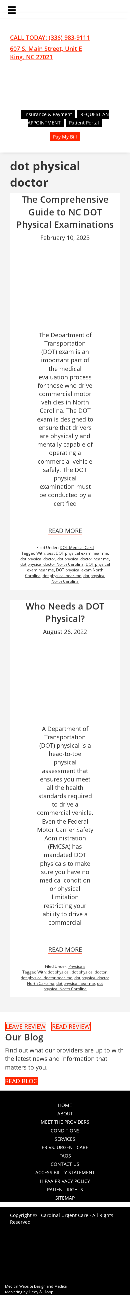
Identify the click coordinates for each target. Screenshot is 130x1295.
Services (65, 1139)
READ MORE (65, 531)
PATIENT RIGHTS (65, 1189)
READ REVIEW (71, 1026)
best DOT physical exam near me (77, 553)
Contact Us (65, 1164)
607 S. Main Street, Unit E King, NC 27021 (46, 52)
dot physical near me (62, 575)
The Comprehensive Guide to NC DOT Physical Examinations (65, 212)
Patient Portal (84, 122)
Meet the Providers (65, 1122)
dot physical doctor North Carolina (52, 564)
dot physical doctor (37, 559)
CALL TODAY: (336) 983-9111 (50, 37)
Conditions (65, 1130)
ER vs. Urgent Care (65, 1147)
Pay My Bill (65, 136)
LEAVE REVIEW (26, 1026)
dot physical (59, 972)
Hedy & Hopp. (41, 1292)
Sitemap (65, 1198)
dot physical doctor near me (83, 559)
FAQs (65, 1155)
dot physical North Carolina (78, 578)
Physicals (76, 966)
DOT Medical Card (77, 547)
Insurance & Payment (48, 114)
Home (65, 1105)
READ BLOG (21, 1081)
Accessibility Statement (65, 1172)
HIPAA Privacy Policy (65, 1181)
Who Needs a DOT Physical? (65, 612)
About (65, 1113)
